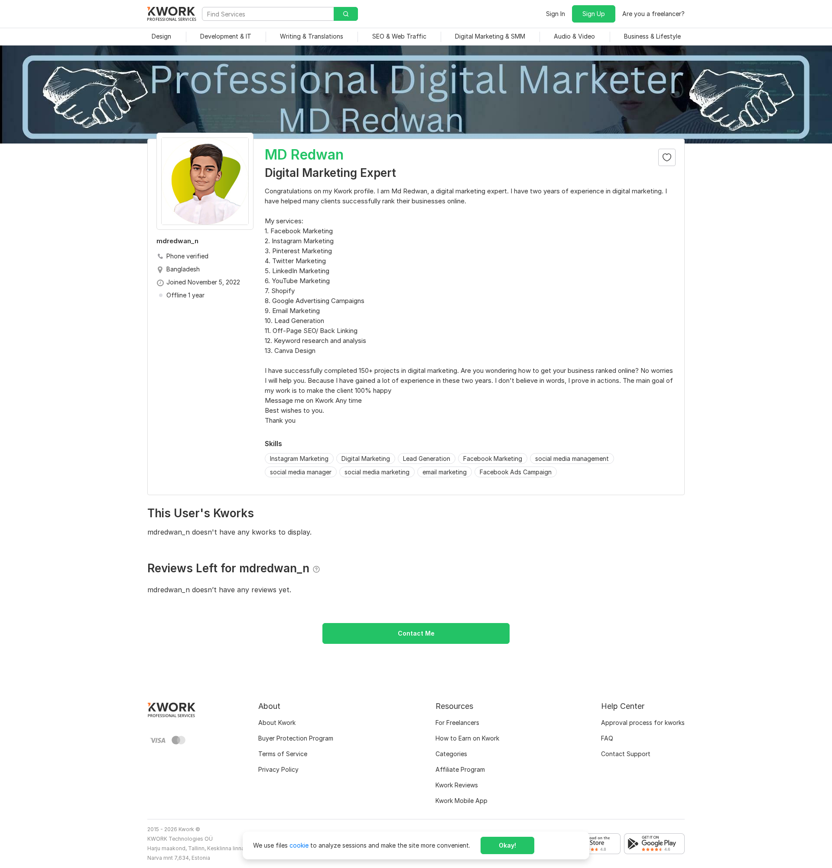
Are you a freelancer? (653, 13)
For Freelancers (457, 722)
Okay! (507, 845)
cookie (299, 845)
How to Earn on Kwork (467, 738)
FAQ (607, 738)
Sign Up (593, 13)
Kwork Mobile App (462, 800)
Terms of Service (282, 753)
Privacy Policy (278, 769)
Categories (451, 753)
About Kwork (277, 722)
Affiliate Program (460, 769)
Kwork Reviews (457, 785)
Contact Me (416, 633)
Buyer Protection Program (295, 738)
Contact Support (625, 753)
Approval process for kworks (643, 722)
